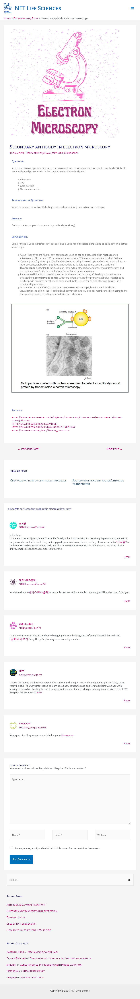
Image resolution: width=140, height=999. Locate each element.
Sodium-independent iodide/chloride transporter (98, 482)
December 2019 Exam (38, 153)
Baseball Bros (15, 952)
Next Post (114, 449)
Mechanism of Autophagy (43, 952)
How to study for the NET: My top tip (29, 930)
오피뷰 (22, 523)
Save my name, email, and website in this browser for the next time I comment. (57, 848)
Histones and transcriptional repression (32, 911)
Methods (57, 153)
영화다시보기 (26, 624)
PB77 (21, 671)
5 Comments (17, 153)
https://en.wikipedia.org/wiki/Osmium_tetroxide (40, 430)
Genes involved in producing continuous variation (60, 958)
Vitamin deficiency (33, 971)
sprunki (11, 964)
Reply (127, 557)
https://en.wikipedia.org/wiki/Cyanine (33, 423)
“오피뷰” (121, 542)
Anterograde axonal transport (26, 904)
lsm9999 (12, 977)
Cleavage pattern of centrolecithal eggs (38, 480)
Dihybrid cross (16, 917)
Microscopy (71, 153)
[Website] (112, 836)
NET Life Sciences (38, 8)
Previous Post (28, 449)
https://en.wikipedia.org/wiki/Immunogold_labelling (43, 427)
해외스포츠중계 (27, 580)
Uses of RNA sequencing (21, 923)
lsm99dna (13, 971)
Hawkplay (25, 724)
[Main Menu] (132, 8)
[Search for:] (70, 879)
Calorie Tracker (16, 958)
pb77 (39, 692)
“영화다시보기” (19, 639)
